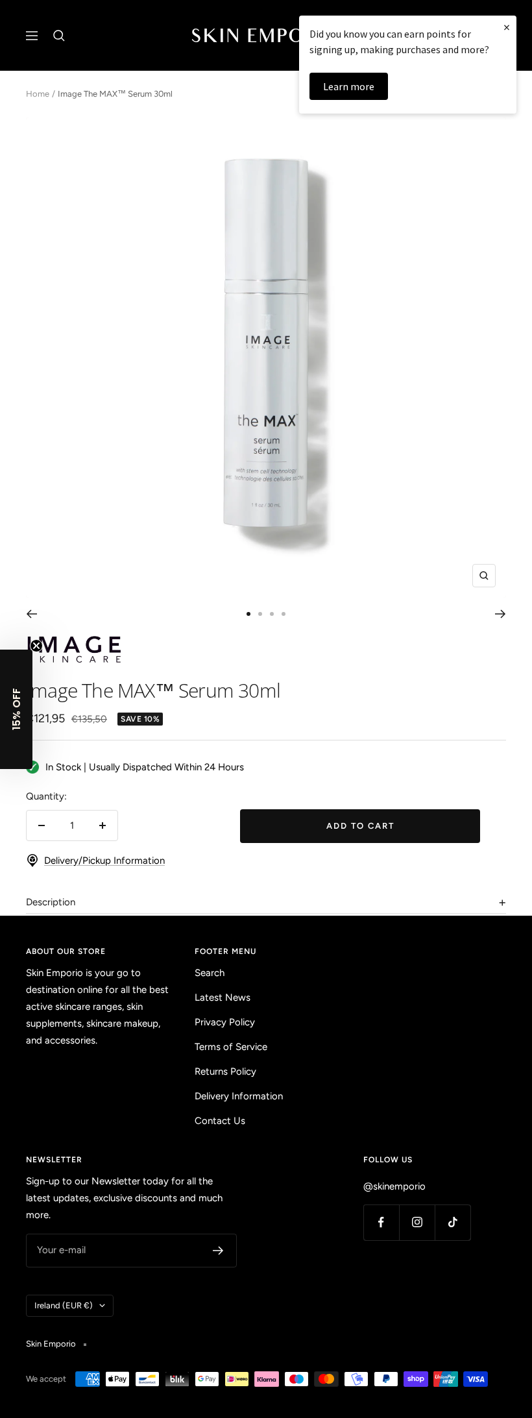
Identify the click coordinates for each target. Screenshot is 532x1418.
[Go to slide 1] (248, 614)
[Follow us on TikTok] (452, 1222)
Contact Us (220, 1121)
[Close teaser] (36, 645)
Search (209, 973)
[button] (16, 709)
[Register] (218, 1250)
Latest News (222, 997)
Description (50, 902)
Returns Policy (225, 1071)
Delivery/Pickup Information (104, 860)
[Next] (500, 613)
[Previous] (31, 613)
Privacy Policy (225, 1022)
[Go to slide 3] (272, 614)
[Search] (59, 36)
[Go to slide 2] (260, 614)
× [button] (506, 27)
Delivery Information (239, 1096)
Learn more (348, 86)
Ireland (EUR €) (63, 1305)
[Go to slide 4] (283, 614)
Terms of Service (231, 1047)
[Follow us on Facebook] (381, 1222)
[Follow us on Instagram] (417, 1222)
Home (37, 94)
